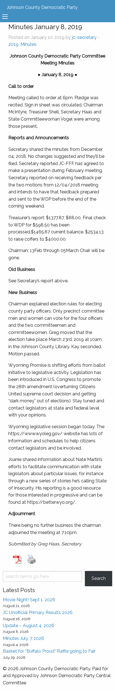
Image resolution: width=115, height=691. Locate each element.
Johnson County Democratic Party (42, 7)
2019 (13, 44)
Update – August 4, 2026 (28, 625)
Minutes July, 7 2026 (23, 638)
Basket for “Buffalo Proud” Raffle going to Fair (49, 651)
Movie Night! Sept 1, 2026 (29, 599)
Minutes (28, 44)
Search (99, 578)
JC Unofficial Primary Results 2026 (38, 612)
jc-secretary (84, 37)
